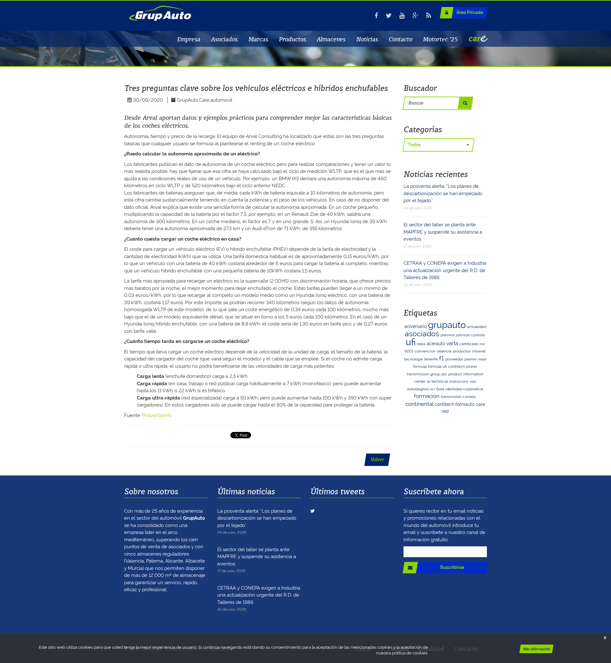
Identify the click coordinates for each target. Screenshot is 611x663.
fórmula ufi (437, 366)
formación (426, 396)
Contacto (400, 39)
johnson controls (470, 335)
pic (444, 374)
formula (420, 366)
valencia (444, 351)
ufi (411, 342)
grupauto (447, 325)
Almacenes (331, 39)
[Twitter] (389, 15)
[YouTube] (402, 15)
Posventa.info (157, 415)
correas (469, 396)
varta (452, 343)
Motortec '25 (440, 39)
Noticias (367, 39)
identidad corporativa (464, 389)
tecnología (413, 359)
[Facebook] (376, 15)
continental (419, 404)
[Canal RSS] (428, 15)
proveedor (454, 359)
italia (421, 344)
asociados (422, 333)
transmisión (451, 396)
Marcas (258, 39)
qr (428, 381)
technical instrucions (450, 381)
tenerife (431, 359)
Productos (292, 39)
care (480, 404)
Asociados (224, 39)
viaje (482, 359)
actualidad (476, 327)
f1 (441, 358)
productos (462, 351)
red (445, 411)
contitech (444, 404)
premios (447, 335)
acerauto (436, 343)
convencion (425, 351)
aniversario (415, 326)
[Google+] (415, 15)
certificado (469, 344)
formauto (464, 404)
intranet (479, 351)
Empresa (188, 39)
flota (440, 389)
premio (470, 359)
